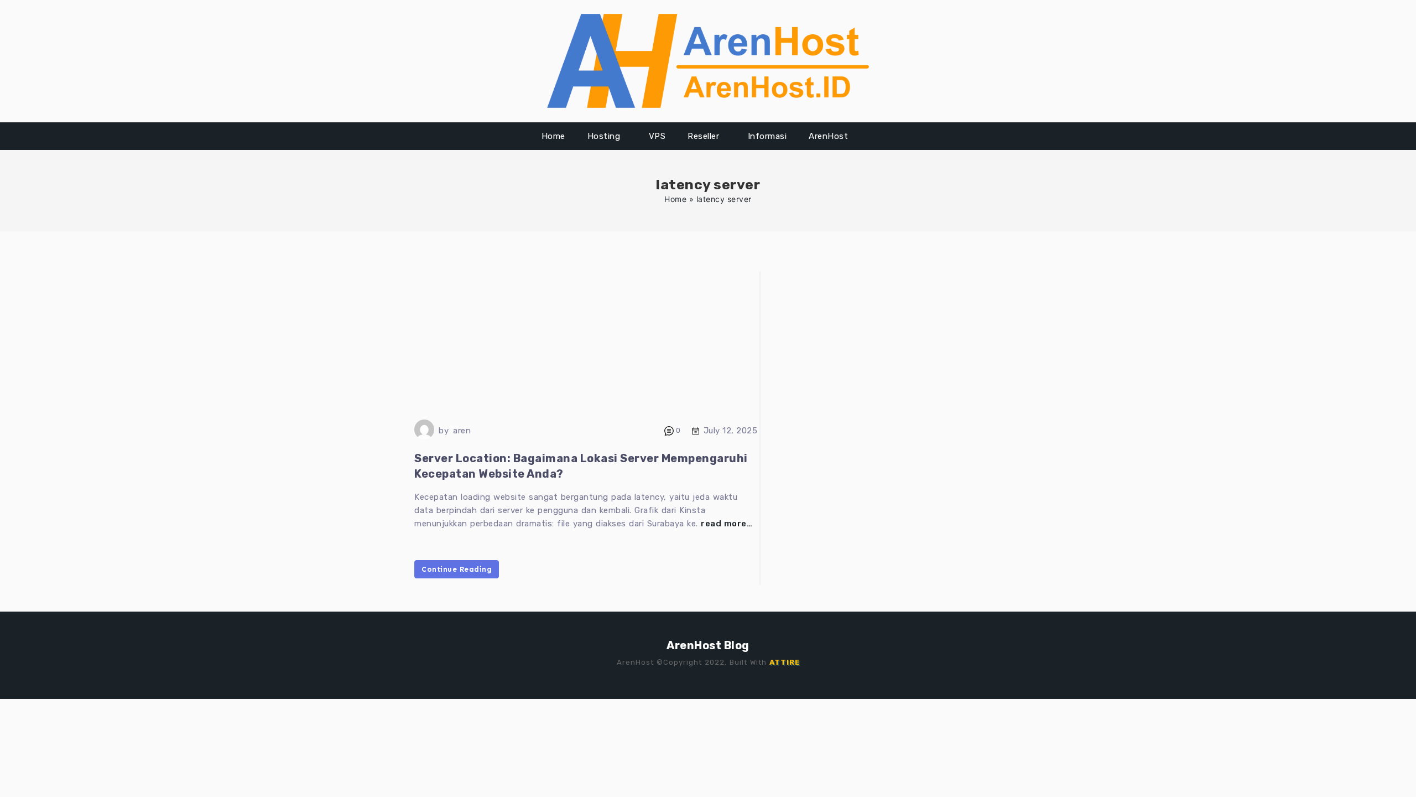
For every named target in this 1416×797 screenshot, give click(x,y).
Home (553, 136)
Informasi (767, 136)
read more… (726, 524)
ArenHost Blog (708, 645)
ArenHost (828, 136)
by (444, 431)
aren (462, 431)
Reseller (703, 136)
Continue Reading (456, 569)
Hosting (604, 136)
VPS (657, 136)
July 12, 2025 (731, 431)
